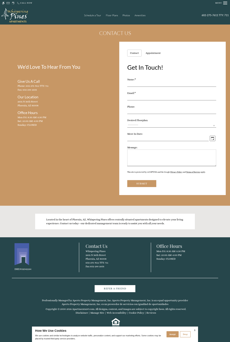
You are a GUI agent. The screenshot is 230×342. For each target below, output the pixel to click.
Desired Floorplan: (137, 120)
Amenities (140, 15)
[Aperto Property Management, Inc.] (22, 254)
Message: (132, 147)
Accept (172, 334)
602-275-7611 (215, 15)
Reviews (151, 312)
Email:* (131, 93)
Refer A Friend (115, 288)
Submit (141, 183)
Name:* (131, 79)
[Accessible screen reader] (3, 3)
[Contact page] (8, 3)
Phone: (131, 106)
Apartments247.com (83, 309)
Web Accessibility (116, 312)
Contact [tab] (134, 53)
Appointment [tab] (153, 53)
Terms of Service (193, 172)
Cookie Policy (136, 312)
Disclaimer (82, 312)
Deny (185, 334)
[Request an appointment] (13, 3)
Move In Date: (135, 133)
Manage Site (97, 312)
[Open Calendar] (212, 138)
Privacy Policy (176, 172)
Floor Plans (112, 15)
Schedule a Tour (92, 15)
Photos (126, 15)
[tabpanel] (172, 124)
